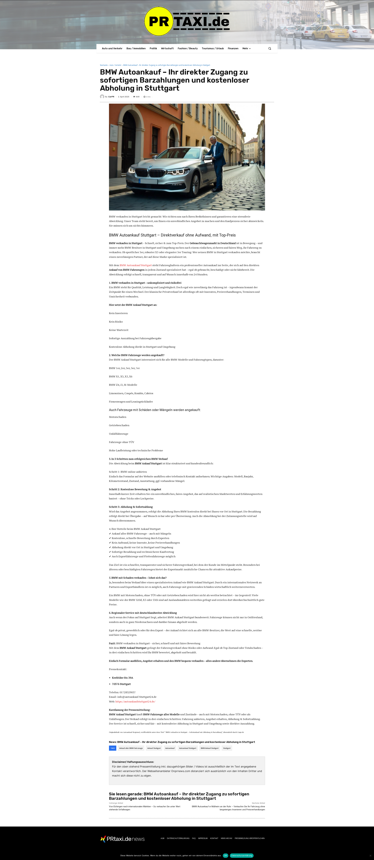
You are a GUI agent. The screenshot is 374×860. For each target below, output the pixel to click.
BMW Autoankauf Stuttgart (136, 265)
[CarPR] (102, 96)
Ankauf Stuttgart (154, 748)
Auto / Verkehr (115, 65)
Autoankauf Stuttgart (187, 748)
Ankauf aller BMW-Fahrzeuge (131, 748)
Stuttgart (227, 748)
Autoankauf (170, 748)
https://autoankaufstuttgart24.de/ (135, 701)
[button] (269, 48)
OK (225, 855)
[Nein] (370, 855)
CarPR (111, 97)
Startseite (104, 65)
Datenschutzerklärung (241, 855)
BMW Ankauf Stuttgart (210, 748)
